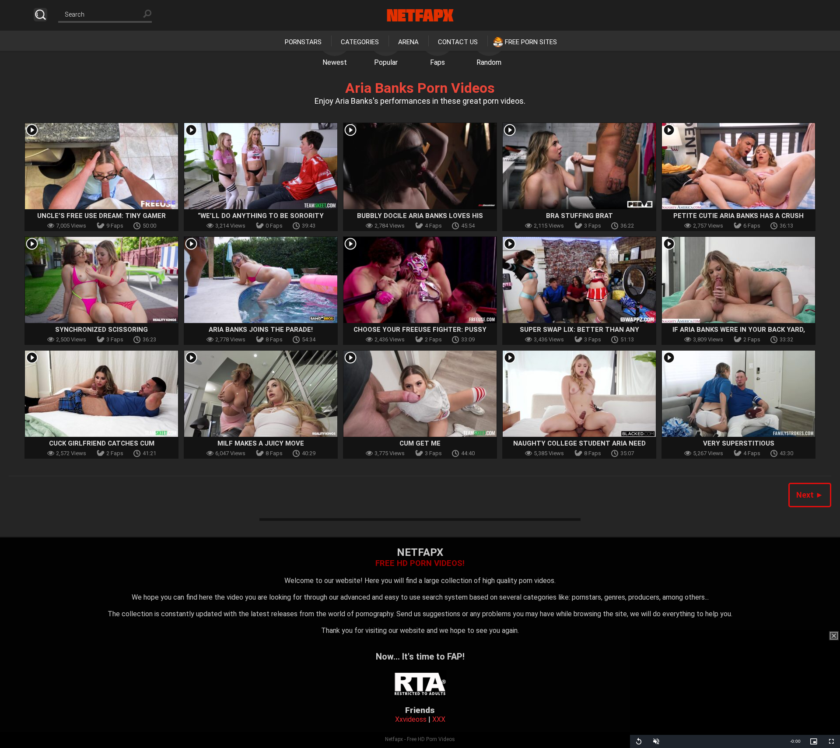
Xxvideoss (411, 719)
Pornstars (303, 42)
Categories (360, 42)
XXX (438, 719)
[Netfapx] (420, 15)
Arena (408, 42)
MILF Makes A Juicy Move (260, 443)
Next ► (809, 494)
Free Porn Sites (531, 42)
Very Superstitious (738, 443)
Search (40, 14)
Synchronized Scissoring (101, 330)
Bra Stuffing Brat (579, 216)
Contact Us (458, 42)
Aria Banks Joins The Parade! (261, 330)
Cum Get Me (420, 443)
